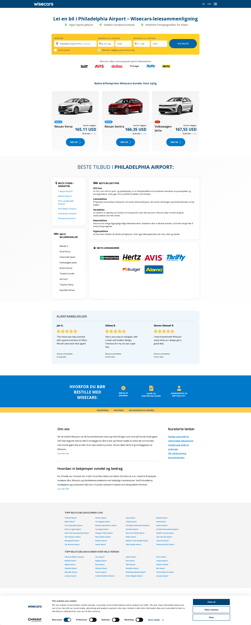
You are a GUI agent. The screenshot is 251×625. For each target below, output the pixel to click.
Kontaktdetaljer (176, 457)
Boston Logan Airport (73, 529)
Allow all (211, 602)
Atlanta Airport (162, 525)
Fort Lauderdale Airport (73, 525)
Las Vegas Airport (102, 529)
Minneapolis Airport (72, 541)
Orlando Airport (71, 518)
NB (203, 4)
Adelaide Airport (71, 568)
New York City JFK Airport (135, 533)
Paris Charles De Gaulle (164, 572)
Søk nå (74, 142)
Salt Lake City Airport (164, 537)
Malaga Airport (101, 561)
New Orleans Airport (103, 537)
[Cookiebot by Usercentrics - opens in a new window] (34, 620)
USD (209, 4)
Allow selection (211, 610)
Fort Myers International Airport (138, 525)
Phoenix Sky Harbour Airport (106, 525)
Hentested (58, 38)
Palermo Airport (162, 564)
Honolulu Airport (132, 529)
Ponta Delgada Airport (134, 576)
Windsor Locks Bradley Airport (137, 541)
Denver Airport (100, 518)
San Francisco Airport (73, 537)
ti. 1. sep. (141, 44)
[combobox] (117, 43)
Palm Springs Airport (133, 544)
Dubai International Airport (136, 572)
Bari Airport (160, 568)
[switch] (93, 620)
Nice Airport (130, 561)
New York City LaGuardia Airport (77, 533)
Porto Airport (161, 557)
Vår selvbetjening (177, 453)
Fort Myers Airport (67, 208)
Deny (211, 617)
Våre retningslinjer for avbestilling (141, 410)
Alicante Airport (101, 568)
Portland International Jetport (167, 529)
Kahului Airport (161, 518)
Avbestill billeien (103, 410)
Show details (154, 620)
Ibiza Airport (100, 564)
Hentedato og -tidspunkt (109, 38)
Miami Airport (65, 196)
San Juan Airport (162, 576)
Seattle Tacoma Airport (165, 533)
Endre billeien (119, 410)
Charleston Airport (67, 213)
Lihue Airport (130, 518)
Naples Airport (70, 564)
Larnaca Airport (70, 576)
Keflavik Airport (70, 561)
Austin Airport (100, 544)
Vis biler (183, 43)
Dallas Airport (131, 537)
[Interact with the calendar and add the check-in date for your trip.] (106, 44)
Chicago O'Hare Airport (104, 533)
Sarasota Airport (162, 541)
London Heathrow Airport (105, 576)
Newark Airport (101, 541)
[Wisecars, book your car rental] (43, 4)
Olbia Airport (130, 564)
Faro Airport (99, 557)
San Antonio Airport (72, 544)
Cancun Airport (100, 572)
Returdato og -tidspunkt (144, 38)
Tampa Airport (65, 191)
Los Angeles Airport (102, 522)
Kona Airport (161, 522)
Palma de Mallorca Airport (74, 557)
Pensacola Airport (67, 218)
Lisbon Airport (131, 557)
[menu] (215, 4)
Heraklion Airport (132, 568)
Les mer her (63, 453)
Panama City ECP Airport (165, 544)
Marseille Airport (71, 572)
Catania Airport (162, 561)
